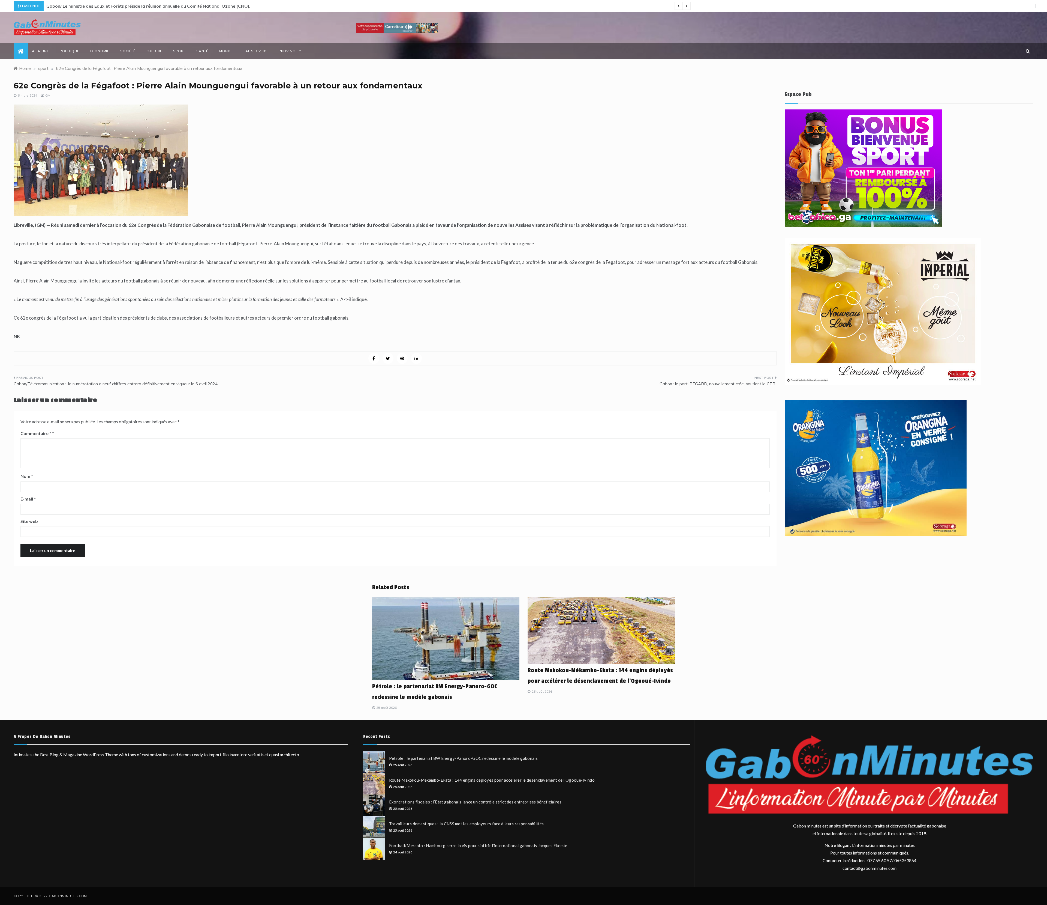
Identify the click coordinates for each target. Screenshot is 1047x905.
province (288, 51)
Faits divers (255, 51)
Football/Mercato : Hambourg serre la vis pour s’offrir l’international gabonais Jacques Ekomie (478, 845)
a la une (40, 51)
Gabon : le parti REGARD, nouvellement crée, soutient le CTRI (718, 383)
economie (99, 51)
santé (202, 51)
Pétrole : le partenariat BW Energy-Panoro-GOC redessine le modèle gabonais (463, 758)
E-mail (28, 498)
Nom (26, 476)
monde (226, 51)
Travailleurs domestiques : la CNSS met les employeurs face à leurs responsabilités (466, 823)
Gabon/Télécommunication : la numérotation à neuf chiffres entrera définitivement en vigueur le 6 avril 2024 (116, 383)
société (128, 51)
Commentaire (35, 433)
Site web (29, 521)
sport (179, 51)
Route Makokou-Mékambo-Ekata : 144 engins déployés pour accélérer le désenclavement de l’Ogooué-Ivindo (492, 780)
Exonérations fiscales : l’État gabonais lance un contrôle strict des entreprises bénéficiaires (475, 801)
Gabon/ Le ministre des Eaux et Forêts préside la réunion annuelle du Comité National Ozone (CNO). (148, 6)
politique (69, 51)
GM (47, 95)
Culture (154, 51)
